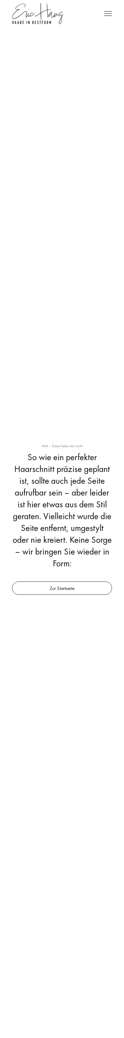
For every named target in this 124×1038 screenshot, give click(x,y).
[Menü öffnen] (108, 13)
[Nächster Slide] (95, 230)
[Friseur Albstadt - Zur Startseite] (37, 14)
